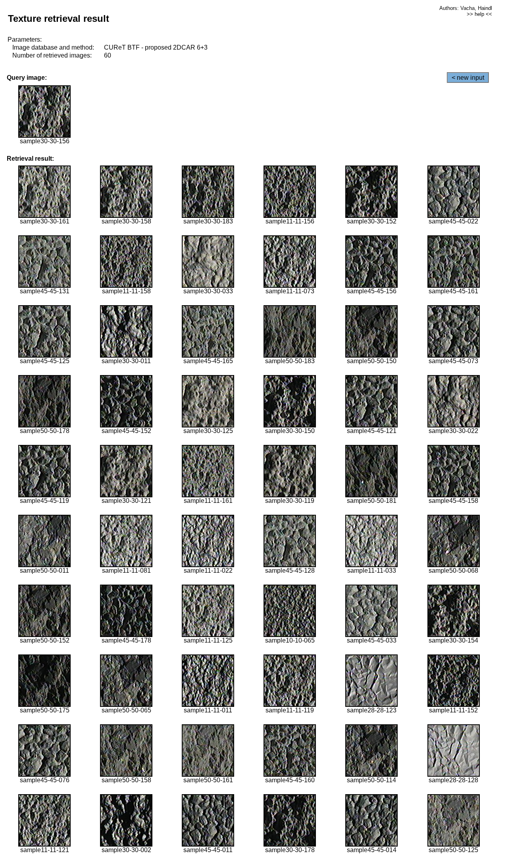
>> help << (479, 14)
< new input (468, 77)
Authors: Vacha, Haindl (465, 8)
